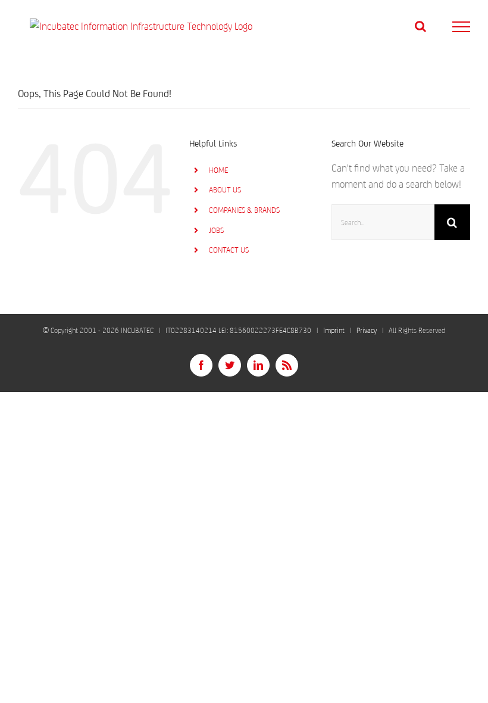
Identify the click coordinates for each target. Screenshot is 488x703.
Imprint (334, 330)
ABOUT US (225, 189)
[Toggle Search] (420, 26)
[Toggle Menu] (461, 26)
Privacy (366, 330)
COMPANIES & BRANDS (244, 210)
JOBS (216, 230)
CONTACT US (229, 249)
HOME (218, 170)
